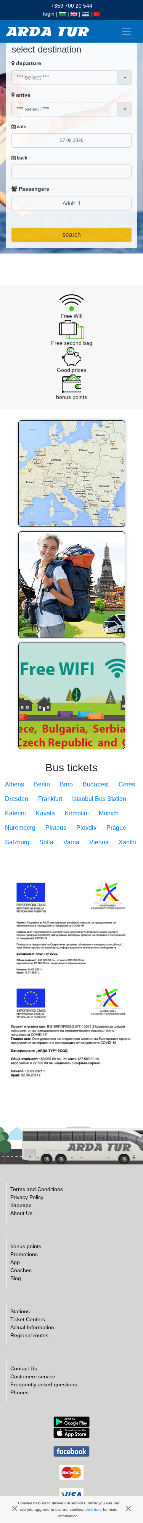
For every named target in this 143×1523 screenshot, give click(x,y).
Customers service (32, 1376)
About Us (21, 1213)
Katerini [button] (15, 813)
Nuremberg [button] (20, 827)
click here (93, 1509)
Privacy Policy (26, 1197)
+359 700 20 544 (71, 6)
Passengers (33, 189)
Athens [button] (14, 784)
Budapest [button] (96, 784)
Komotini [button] (77, 813)
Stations (20, 1311)
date (21, 126)
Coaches (21, 1270)
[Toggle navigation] (126, 31)
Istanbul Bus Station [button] (99, 799)
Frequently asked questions (43, 1384)
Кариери (21, 1205)
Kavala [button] (45, 813)
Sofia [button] (46, 842)
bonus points (25, 1246)
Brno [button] (66, 784)
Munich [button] (109, 813)
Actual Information (32, 1327)
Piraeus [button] (55, 827)
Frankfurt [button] (50, 799)
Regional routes (29, 1335)
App (15, 1262)
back (21, 158)
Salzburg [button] (17, 842)
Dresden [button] (16, 799)
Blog (15, 1278)
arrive (22, 95)
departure (27, 63)
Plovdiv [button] (86, 827)
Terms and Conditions (36, 1189)
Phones (19, 1392)
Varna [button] (71, 842)
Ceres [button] (127, 784)
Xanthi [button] (127, 842)
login (49, 14)
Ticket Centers (27, 1319)
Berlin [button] (42, 784)
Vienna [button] (99, 842)
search (72, 234)
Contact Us (23, 1368)
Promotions (24, 1254)
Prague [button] (116, 827)
